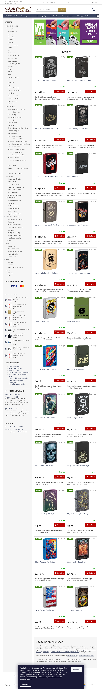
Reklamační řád (14, 370)
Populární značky (13, 77)
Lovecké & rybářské (14, 64)
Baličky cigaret (12, 211)
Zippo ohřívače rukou (14, 112)
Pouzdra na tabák (13, 208)
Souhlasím (76, 669)
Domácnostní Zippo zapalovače (18, 168)
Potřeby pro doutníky (12, 216)
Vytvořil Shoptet (92, 685)
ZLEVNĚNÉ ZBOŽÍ (12, 26)
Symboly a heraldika (14, 90)
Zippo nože (11, 171)
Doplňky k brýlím (13, 131)
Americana (11, 39)
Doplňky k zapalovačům (15, 267)
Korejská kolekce (13, 58)
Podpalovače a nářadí (15, 173)
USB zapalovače (13, 192)
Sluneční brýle (12, 125)
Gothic (10, 47)
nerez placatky (72, 655)
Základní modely (13, 98)
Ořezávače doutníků (14, 224)
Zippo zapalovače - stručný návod (16, 432)
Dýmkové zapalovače (15, 190)
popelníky (39, 652)
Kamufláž (11, 66)
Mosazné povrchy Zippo (12, 397)
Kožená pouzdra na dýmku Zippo (19, 144)
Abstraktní (11, 34)
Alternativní (11, 37)
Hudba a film (12, 53)
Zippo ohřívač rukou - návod (14, 427)
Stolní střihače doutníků (15, 227)
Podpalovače (12, 265)
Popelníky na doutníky (15, 235)
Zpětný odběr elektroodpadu (18, 378)
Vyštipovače (12, 230)
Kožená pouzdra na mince (16, 149)
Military (10, 69)
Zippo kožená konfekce (15, 139)
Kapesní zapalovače (14, 179)
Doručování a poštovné (16, 380)
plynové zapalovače (88, 650)
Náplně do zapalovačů (15, 195)
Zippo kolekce (12, 101)
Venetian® (11, 93)
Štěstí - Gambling (13, 88)
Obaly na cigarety (13, 206)
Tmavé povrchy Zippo (12, 408)
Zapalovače (9, 176)
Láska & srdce (12, 61)
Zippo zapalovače (11, 29)
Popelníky (11, 203)
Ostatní (10, 74)
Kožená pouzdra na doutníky (17, 160)
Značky (8, 270)
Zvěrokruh (11, 104)
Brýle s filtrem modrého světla (18, 128)
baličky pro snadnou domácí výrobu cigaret (65, 652)
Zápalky (10, 262)
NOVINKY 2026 (12, 31)
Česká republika (13, 45)
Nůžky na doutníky (14, 233)
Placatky (8, 241)
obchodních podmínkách (36, 677)
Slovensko (11, 82)
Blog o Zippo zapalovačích (17, 384)
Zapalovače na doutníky (15, 219)
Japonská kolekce (13, 55)
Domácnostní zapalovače (16, 187)
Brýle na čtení (12, 123)
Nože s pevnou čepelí (15, 251)
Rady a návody (13, 382)
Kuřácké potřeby (11, 198)
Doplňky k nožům (13, 254)
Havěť (9, 50)
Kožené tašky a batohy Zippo (17, 141)
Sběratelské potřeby (14, 136)
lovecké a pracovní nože (86, 655)
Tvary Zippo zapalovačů (12, 394)
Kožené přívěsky (13, 157)
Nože (7, 243)
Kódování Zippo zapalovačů (14, 429)
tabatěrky (46, 652)
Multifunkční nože (13, 249)
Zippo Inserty (12, 115)
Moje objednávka (49, 2)
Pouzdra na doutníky (14, 238)
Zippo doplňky (10, 106)
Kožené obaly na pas (15, 152)
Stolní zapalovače (13, 184)
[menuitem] (11, 16)
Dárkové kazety (13, 133)
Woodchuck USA (13, 96)
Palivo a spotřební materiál (16, 109)
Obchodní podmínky (15, 368)
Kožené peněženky (14, 147)
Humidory (11, 222)
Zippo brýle (11, 120)
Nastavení (25, 684)
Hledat (62, 9)
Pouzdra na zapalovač (15, 117)
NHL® (10, 72)
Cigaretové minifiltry (14, 214)
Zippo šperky (12, 165)
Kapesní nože (12, 246)
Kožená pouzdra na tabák (16, 155)
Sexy (9, 80)
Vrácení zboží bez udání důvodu (19, 372)
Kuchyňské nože (13, 257)
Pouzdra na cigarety (14, 200)
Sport (9, 85)
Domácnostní (12, 182)
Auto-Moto (11, 42)
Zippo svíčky (12, 163)
